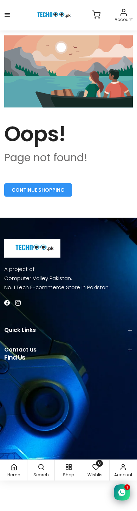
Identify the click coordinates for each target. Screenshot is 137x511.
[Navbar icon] (7, 15)
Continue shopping (38, 189)
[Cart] (96, 15)
